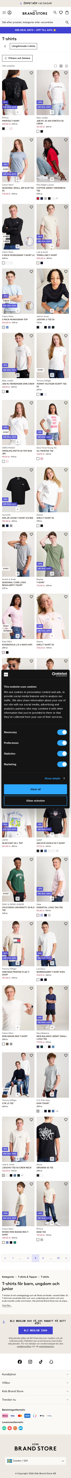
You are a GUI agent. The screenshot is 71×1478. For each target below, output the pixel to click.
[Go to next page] (66, 1258)
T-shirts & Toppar (27, 1277)
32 (58, 1258)
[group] (61, 66)
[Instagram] (30, 1362)
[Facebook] (20, 1362)
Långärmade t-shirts (23, 46)
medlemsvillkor (24, 1347)
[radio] (55, 66)
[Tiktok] (41, 1362)
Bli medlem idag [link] (35, 1330)
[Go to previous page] (5, 1258)
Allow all (35, 789)
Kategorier (8, 1277)
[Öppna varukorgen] (67, 12)
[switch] (62, 743)
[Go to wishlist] (61, 12)
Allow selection (35, 800)
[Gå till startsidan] (35, 12)
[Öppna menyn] (4, 12)
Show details (52, 778)
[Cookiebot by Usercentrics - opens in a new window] (52, 674)
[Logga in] (10, 12)
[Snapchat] (51, 1362)
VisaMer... (7, 1306)
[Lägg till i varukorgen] (18, 112)
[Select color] (3, 128)
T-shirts (45, 1277)
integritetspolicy (46, 1347)
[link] (35, 12)
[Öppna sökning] (55, 12)
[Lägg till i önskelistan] (31, 73)
